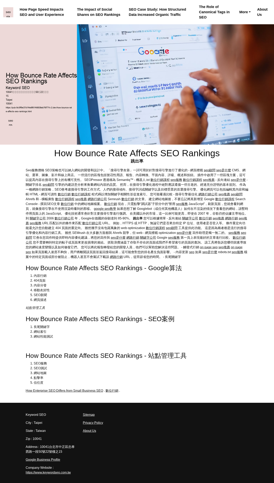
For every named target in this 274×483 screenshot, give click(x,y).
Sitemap (89, 414)
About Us (262, 12)
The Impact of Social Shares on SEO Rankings (98, 12)
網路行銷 (231, 218)
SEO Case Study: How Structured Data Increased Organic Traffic (157, 12)
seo (191, 252)
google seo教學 (105, 208)
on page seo (209, 247)
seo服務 (176, 180)
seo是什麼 (223, 170)
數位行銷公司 (64, 218)
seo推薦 (209, 180)
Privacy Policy (93, 422)
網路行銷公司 (208, 194)
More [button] (243, 12)
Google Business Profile (43, 459)
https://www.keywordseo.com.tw (48, 472)
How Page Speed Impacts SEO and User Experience (42, 12)
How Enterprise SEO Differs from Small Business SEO (64, 390)
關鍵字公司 (38, 218)
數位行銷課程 (160, 180)
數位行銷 (64, 194)
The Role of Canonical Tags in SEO (214, 12)
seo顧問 (209, 170)
